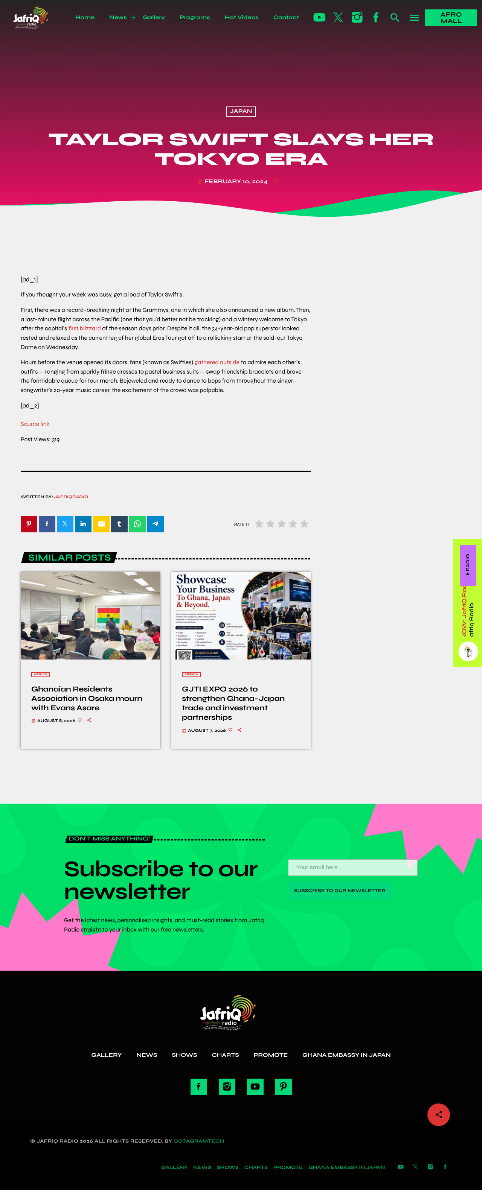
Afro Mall (451, 18)
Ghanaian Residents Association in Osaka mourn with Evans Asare (86, 698)
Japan (241, 111)
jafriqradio (71, 497)
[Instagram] (357, 17)
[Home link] (39, 17)
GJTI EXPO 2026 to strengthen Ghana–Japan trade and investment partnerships (233, 703)
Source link (35, 424)
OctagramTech (199, 1141)
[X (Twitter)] (338, 17)
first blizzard (84, 328)
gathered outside (216, 362)
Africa (40, 674)
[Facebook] (376, 17)
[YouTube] (319, 17)
